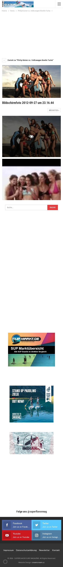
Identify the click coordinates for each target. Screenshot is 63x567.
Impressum (8, 550)
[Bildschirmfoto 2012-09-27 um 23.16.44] (31, 179)
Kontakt (56, 550)
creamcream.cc (38, 562)
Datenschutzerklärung (26, 550)
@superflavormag (37, 511)
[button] (5, 561)
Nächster (53, 110)
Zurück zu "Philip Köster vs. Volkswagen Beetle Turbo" (30, 60)
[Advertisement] (31, 34)
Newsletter (44, 550)
